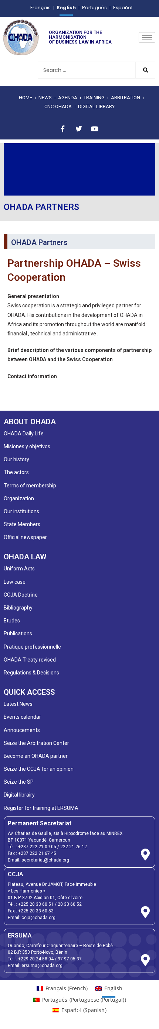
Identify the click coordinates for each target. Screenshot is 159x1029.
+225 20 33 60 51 (36, 904)
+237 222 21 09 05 (37, 846)
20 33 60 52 (70, 904)
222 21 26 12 (73, 846)
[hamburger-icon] (147, 37)
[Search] (145, 70)
